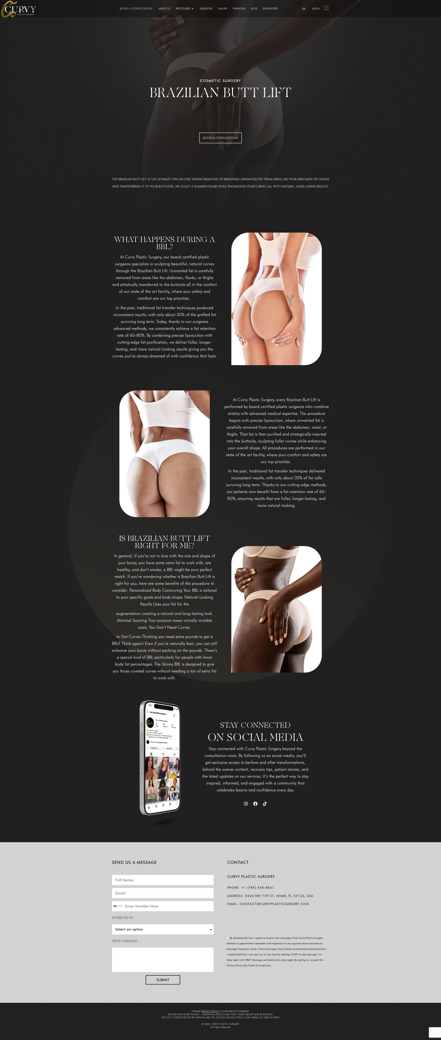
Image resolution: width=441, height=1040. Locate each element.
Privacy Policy (210, 1011)
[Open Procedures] (192, 9)
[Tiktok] (264, 803)
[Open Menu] (326, 8)
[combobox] (118, 906)
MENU (316, 8)
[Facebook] (255, 803)
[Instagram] (246, 803)
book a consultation (136, 8)
